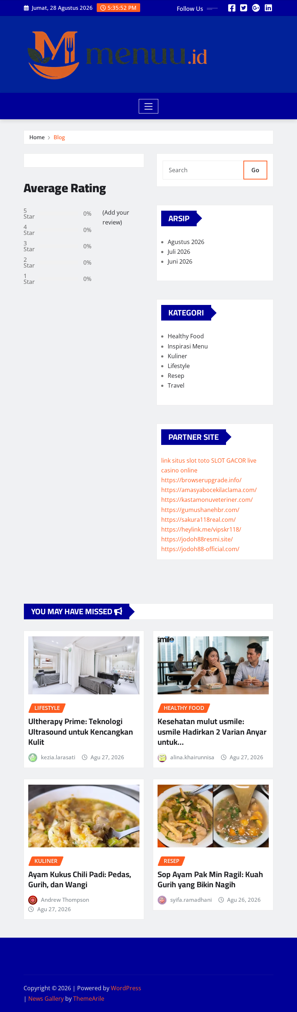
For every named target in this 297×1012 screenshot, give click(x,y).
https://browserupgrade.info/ (201, 480)
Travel (176, 385)
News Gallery (46, 999)
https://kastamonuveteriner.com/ (207, 500)
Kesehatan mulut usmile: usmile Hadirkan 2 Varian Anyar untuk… (212, 731)
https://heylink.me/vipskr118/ (201, 529)
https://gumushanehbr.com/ (200, 510)
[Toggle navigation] (149, 106)
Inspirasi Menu (188, 346)
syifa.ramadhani (191, 899)
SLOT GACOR (228, 460)
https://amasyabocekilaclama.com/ (209, 490)
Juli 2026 (179, 252)
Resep (176, 376)
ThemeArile (88, 999)
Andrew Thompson (65, 899)
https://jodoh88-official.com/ (200, 549)
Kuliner (177, 356)
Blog (59, 137)
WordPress (126, 988)
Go (255, 170)
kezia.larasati (58, 757)
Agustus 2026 (186, 242)
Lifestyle (179, 366)
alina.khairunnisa (192, 757)
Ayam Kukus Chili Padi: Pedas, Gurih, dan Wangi (79, 879)
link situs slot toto (185, 460)
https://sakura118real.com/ (198, 520)
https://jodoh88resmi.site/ (197, 539)
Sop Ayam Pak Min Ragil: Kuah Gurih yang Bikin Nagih (210, 879)
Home (37, 137)
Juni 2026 (180, 261)
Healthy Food (186, 336)
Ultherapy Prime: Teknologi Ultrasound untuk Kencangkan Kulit (80, 731)
